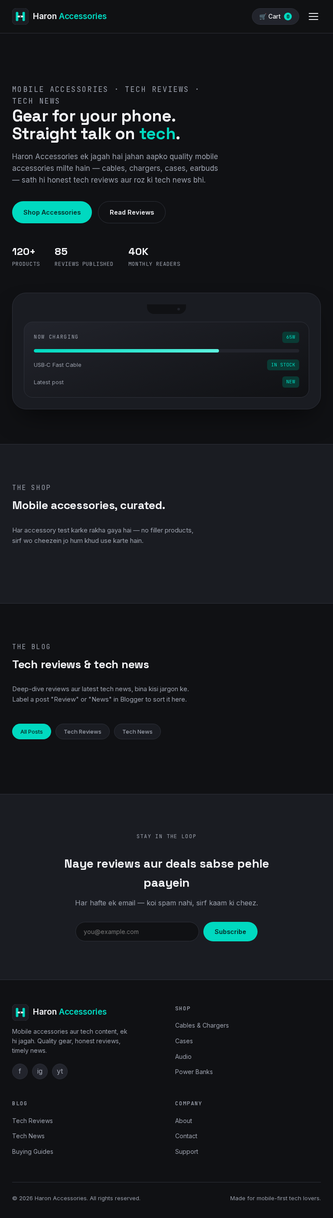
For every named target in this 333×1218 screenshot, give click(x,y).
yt (60, 1071)
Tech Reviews (82, 731)
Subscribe (230, 931)
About (183, 1120)
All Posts (31, 731)
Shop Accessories (52, 212)
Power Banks (194, 1071)
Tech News (137, 731)
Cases (184, 1041)
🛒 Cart (274, 16)
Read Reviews (132, 212)
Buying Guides (32, 1151)
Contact (186, 1136)
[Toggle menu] (313, 16)
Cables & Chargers (202, 1025)
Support (186, 1151)
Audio (183, 1056)
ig (39, 1071)
